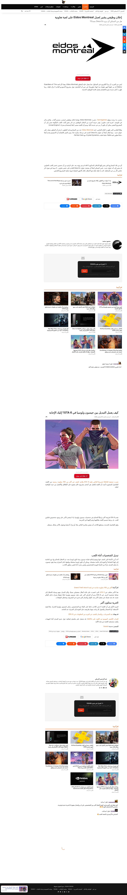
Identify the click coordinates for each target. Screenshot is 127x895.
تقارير (79, 6)
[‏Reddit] (124, 41)
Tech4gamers (102, 120)
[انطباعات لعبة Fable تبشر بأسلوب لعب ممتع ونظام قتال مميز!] (83, 298)
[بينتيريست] (124, 38)
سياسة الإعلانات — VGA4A (70, 11)
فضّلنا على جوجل (82, 78)
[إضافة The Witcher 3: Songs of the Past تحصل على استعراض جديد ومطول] (110, 342)
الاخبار (85, 6)
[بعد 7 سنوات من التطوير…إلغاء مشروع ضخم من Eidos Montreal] (117, 182)
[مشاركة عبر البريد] (124, 51)
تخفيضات (58, 6)
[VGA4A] (63, 2)
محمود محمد (106, 241)
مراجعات (66, 6)
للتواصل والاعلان (99, 11)
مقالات (73, 6)
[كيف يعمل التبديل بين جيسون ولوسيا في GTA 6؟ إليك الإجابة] (110, 298)
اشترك (84, 271)
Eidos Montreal (87, 130)
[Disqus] (83, 382)
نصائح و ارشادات (49, 6)
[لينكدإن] (124, 34)
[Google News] (87, 199)
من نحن (107, 11)
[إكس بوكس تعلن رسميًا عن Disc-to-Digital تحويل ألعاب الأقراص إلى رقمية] (83, 320)
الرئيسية (92, 6)
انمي (41, 6)
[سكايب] (124, 45)
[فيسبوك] (124, 27)
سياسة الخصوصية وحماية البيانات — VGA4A (51, 11)
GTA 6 (36, 6)
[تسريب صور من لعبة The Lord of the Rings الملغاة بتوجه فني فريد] (76, 182)
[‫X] (124, 31)
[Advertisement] (83, 105)
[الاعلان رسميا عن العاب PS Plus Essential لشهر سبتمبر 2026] (110, 320)
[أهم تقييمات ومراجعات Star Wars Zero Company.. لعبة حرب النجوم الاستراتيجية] (56, 320)
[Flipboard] (72, 199)
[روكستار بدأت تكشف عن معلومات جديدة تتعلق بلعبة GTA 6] (56, 298)
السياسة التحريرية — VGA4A (86, 11)
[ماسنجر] (124, 48)
